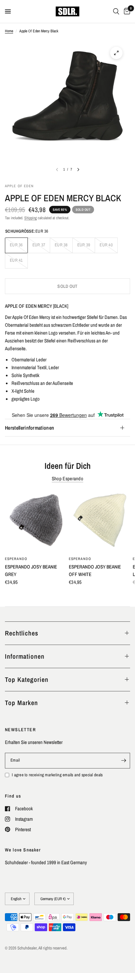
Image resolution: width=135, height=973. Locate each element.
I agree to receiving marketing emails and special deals (57, 775)
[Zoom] (116, 53)
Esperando (16, 558)
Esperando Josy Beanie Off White (95, 570)
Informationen (25, 656)
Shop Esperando (67, 478)
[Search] (116, 11)
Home (9, 31)
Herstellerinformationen (29, 427)
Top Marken (21, 702)
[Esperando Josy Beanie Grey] (35, 521)
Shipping (30, 218)
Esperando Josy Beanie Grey (31, 570)
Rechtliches (21, 633)
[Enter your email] (123, 760)
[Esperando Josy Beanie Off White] (99, 521)
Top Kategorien (26, 679)
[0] (126, 11)
